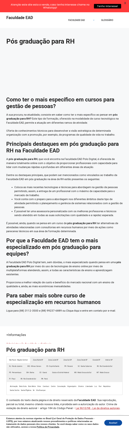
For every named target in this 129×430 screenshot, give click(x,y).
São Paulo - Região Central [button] (18, 360)
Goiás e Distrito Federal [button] (60, 372)
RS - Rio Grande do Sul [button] (104, 366)
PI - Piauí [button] (12, 379)
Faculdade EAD (19, 17)
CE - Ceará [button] (43, 372)
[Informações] (93, 20)
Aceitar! (113, 423)
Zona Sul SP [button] (67, 360)
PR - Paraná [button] (68, 366)
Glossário (107, 20)
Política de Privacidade (48, 427)
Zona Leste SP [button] (53, 360)
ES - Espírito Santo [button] (52, 366)
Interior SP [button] (108, 360)
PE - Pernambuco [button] (15, 372)
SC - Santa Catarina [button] (85, 366)
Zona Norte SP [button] (38, 360)
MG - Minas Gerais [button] (34, 366)
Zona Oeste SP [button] (82, 360)
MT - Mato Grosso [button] (103, 372)
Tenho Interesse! (107, 6)
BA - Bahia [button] (30, 372)
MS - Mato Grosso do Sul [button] (82, 372)
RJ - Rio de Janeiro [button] (15, 366)
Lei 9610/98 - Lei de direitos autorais (98, 408)
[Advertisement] (64, 73)
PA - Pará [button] (44, 379)
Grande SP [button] (96, 360)
